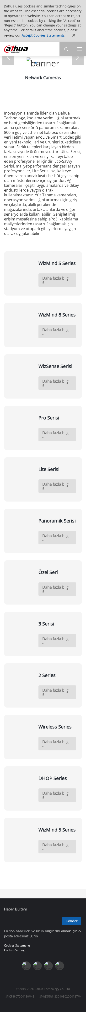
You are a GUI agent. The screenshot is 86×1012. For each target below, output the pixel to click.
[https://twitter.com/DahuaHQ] (26, 965)
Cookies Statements (49, 35)
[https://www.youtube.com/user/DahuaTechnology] (48, 965)
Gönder (72, 921)
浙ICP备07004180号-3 (19, 996)
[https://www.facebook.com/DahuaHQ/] (37, 965)
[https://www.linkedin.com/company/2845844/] (59, 965)
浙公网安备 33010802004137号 (60, 996)
